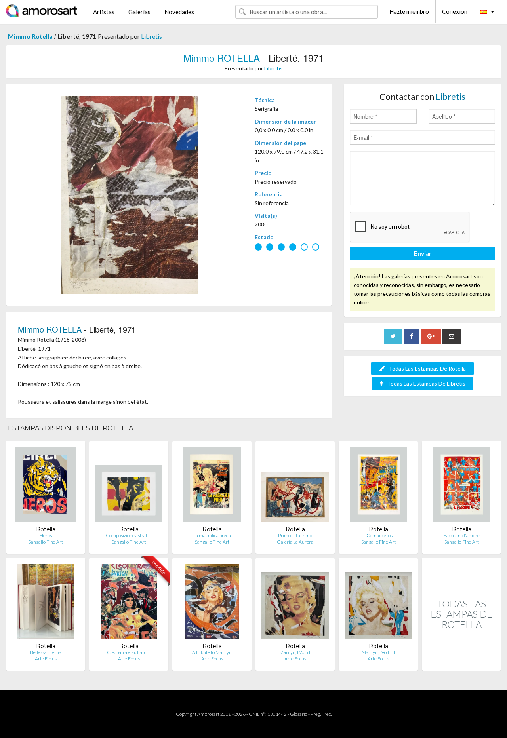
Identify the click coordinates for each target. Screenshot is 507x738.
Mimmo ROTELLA (221, 58)
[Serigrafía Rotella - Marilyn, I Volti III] (378, 603)
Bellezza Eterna (45, 652)
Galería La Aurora (295, 542)
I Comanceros (378, 535)
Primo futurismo (295, 535)
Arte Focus (46, 659)
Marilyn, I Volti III (378, 652)
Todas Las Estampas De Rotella (427, 368)
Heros (46, 535)
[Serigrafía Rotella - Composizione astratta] (128, 486)
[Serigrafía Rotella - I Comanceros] (378, 486)
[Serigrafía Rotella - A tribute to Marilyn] (212, 603)
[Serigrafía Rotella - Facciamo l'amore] (461, 486)
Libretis (151, 36)
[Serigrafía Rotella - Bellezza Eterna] (45, 603)
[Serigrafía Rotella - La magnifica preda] (211, 486)
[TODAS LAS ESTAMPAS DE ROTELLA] (461, 662)
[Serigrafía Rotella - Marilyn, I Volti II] (295, 603)
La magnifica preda (212, 535)
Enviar (422, 253)
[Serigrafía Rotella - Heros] (45, 486)
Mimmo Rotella (30, 36)
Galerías (139, 11)
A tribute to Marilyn (212, 652)
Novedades (179, 11)
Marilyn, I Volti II (295, 652)
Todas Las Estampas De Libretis (426, 383)
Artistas (103, 11)
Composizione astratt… (129, 535)
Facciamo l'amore (462, 535)
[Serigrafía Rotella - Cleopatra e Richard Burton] (129, 603)
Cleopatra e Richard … (129, 652)
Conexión (454, 11)
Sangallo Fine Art (46, 542)
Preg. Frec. (321, 714)
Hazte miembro (409, 11)
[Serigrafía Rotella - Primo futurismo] (295, 486)
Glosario (298, 714)
